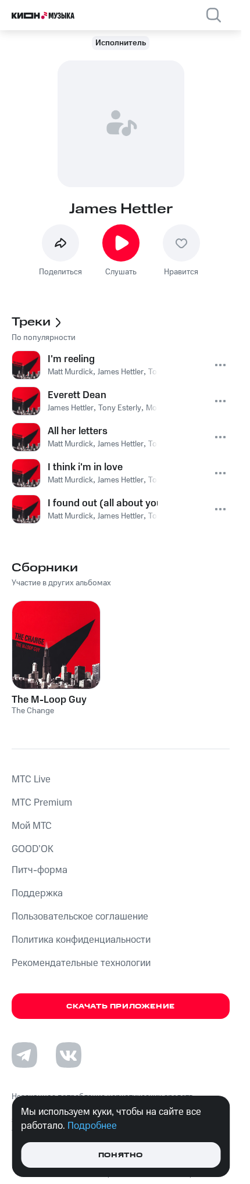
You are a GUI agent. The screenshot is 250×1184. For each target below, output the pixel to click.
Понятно (120, 1155)
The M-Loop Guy (49, 700)
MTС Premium (42, 803)
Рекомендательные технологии (81, 963)
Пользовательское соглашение (80, 917)
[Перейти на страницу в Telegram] (24, 1055)
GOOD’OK (32, 849)
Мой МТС (32, 826)
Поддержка (37, 893)
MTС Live (31, 779)
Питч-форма (39, 870)
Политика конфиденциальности (81, 940)
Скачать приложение (120, 1006)
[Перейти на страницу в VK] (68, 1055)
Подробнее (92, 1126)
